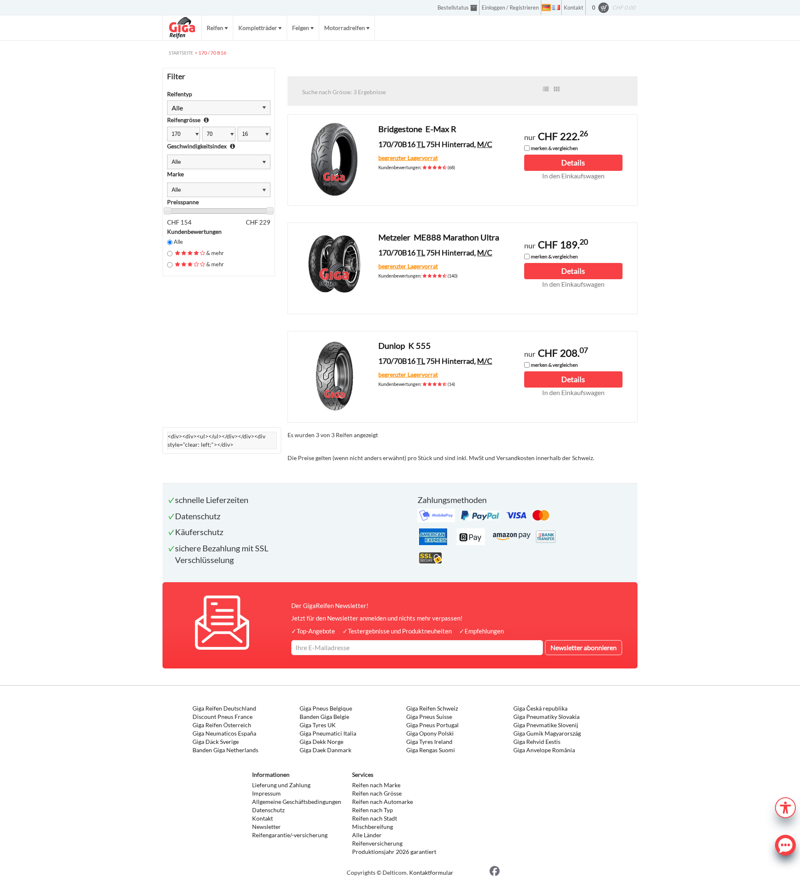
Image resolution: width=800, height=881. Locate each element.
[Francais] (556, 7)
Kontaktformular (431, 872)
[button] (785, 806)
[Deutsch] (546, 7)
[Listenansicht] (545, 89)
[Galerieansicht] (556, 89)
